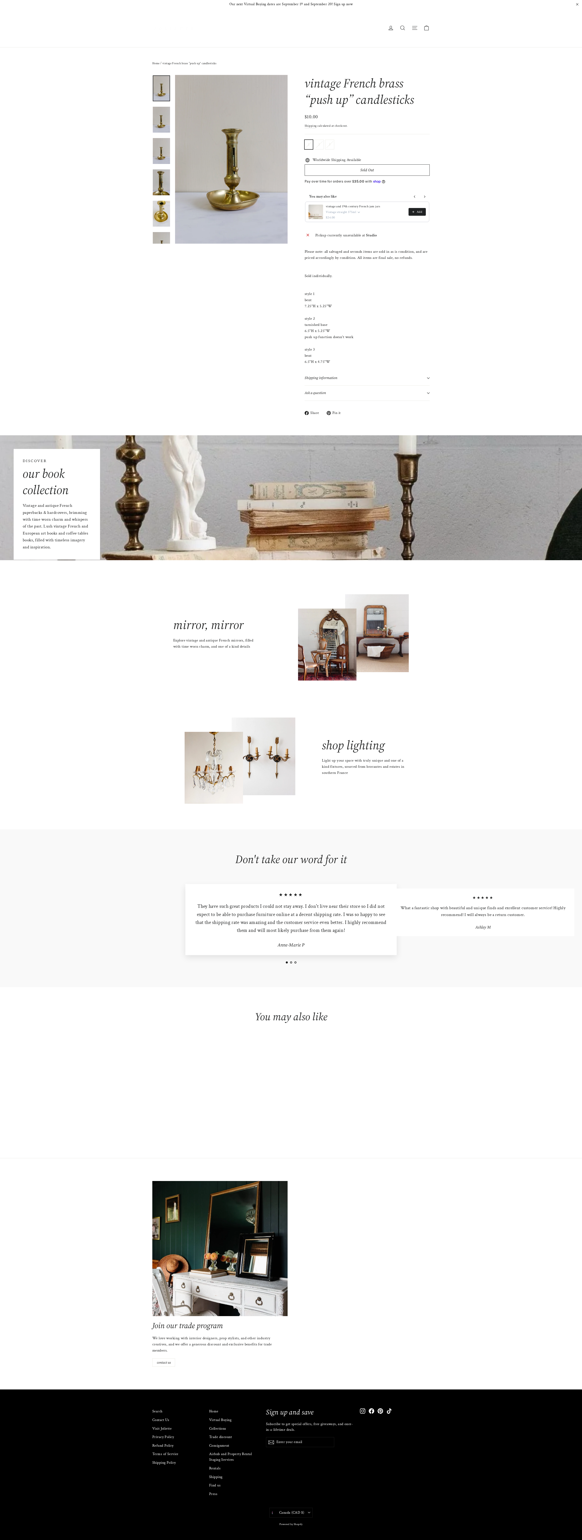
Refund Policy (163, 1445)
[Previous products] (415, 196)
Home (156, 63)
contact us (164, 1362)
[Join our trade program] (220, 1248)
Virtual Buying (220, 1420)
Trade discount (220, 1437)
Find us (215, 1485)
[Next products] (425, 196)
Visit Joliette (162, 1428)
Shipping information (321, 378)
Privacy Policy (163, 1437)
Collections (217, 1428)
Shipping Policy (164, 1462)
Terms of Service (165, 1454)
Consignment (219, 1445)
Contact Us (160, 1420)
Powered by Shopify (291, 1524)
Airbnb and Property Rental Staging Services (230, 1457)
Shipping (310, 126)
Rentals (215, 1468)
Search (157, 1411)
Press (213, 1494)
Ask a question (315, 393)
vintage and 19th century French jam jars (353, 206)
